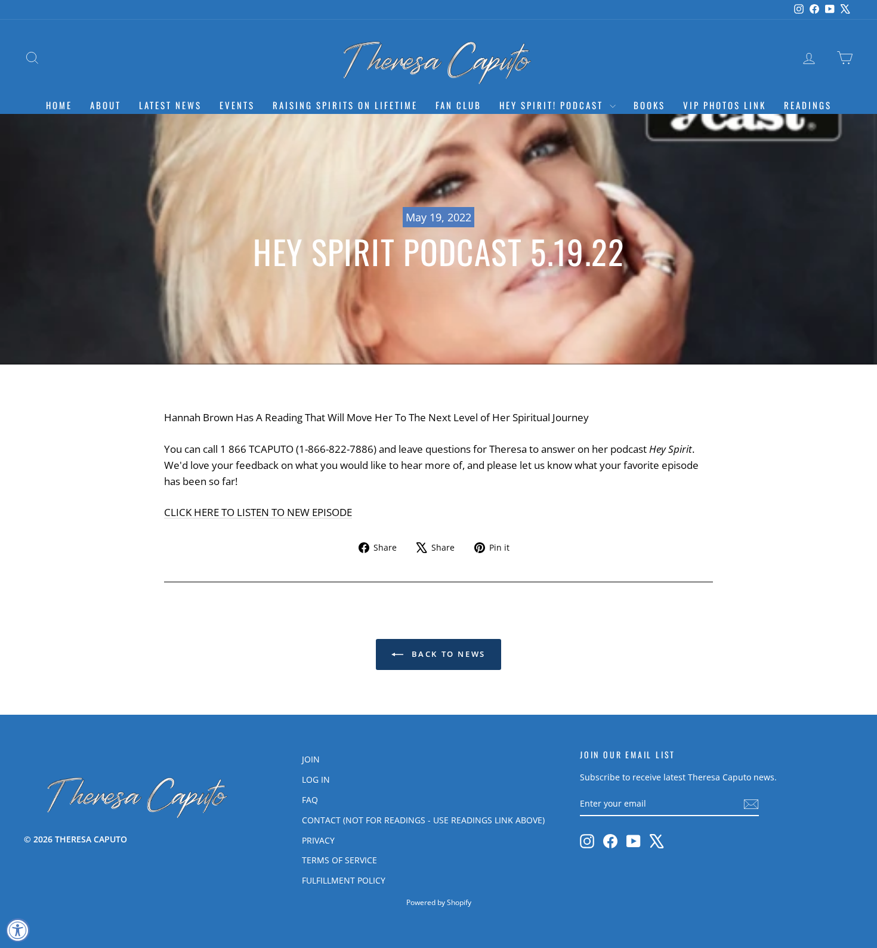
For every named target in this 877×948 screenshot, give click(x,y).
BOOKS (649, 105)
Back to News (447, 654)
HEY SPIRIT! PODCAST (553, 105)
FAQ (310, 799)
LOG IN (316, 779)
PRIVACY (318, 840)
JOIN (311, 759)
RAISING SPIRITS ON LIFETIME (345, 105)
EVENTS (237, 105)
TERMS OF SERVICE (339, 860)
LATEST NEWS (170, 105)
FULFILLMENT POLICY (343, 880)
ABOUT (105, 105)
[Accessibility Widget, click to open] (18, 930)
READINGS (808, 105)
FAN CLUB (458, 105)
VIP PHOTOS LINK (724, 105)
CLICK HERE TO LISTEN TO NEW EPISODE (258, 512)
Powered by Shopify (438, 902)
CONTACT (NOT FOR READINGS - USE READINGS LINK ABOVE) (423, 820)
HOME (59, 105)
